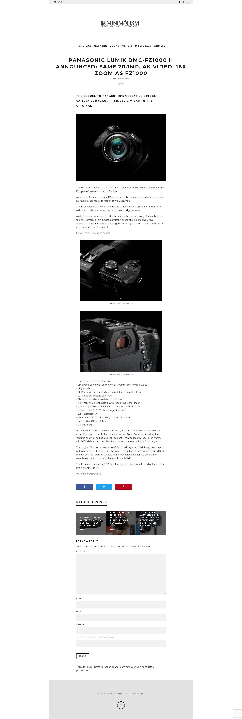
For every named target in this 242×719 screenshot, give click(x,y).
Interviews (143, 46)
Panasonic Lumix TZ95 (101, 197)
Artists (127, 46)
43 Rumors (124, 201)
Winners (159, 46)
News (121, 83)
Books (114, 46)
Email (79, 611)
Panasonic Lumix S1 (92, 458)
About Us (59, 2)
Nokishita (109, 201)
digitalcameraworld (91, 473)
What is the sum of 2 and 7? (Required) (95, 637)
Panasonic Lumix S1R (119, 458)
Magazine (100, 46)
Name (79, 598)
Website (80, 624)
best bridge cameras (129, 210)
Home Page (84, 46)
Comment (81, 551)
